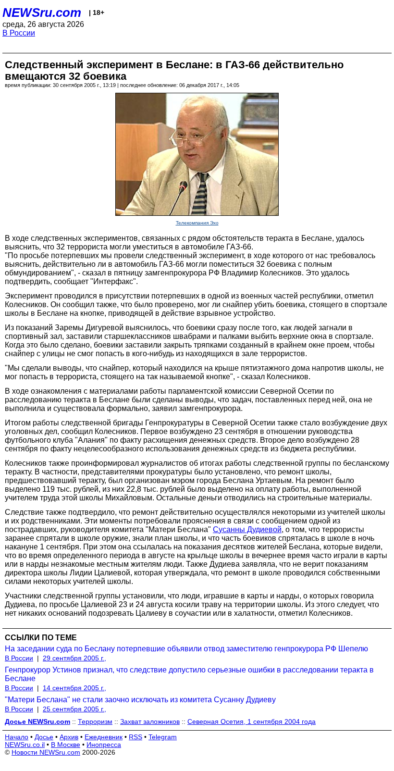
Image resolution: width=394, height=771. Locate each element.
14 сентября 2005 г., (74, 688)
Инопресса (103, 744)
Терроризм (95, 721)
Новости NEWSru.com (46, 752)
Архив (69, 737)
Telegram (162, 737)
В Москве (65, 744)
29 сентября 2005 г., (74, 658)
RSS (135, 737)
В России (18, 33)
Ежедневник (104, 737)
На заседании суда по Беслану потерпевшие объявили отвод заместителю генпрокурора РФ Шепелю (186, 649)
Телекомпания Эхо (197, 222)
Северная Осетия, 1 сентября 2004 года (251, 721)
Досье (44, 737)
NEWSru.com (41, 12)
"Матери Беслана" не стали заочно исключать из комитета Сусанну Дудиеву (140, 700)
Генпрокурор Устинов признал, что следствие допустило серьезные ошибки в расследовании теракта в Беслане (189, 674)
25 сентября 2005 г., (74, 709)
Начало (16, 737)
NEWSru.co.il (25, 744)
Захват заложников (150, 721)
